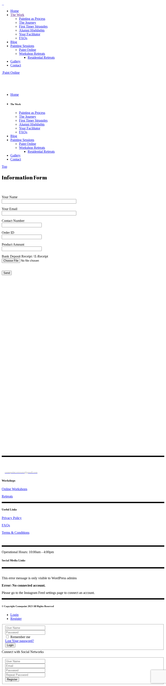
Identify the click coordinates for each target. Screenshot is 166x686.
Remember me (20, 637)
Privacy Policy (12, 518)
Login (14, 615)
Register (16, 618)
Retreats (7, 496)
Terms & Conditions (15, 532)
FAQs (6, 525)
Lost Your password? (19, 641)
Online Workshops (14, 489)
